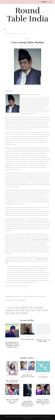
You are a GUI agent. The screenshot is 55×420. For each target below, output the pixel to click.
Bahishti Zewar (24, 307)
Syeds (17, 313)
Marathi (33, 310)
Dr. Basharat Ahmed (39, 307)
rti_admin (21, 45)
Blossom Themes (27, 418)
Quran (7, 313)
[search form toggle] (50, 2)
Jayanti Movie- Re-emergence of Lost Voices (27, 375)
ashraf (18, 307)
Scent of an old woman (27, 339)
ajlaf (9, 307)
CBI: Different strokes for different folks (43, 340)
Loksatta (42, 94)
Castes (31, 307)
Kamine (22, 310)
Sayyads (12, 313)
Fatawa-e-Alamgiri (9, 310)
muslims (39, 310)
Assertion (27, 372)
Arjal (13, 307)
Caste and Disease (43, 377)
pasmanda (45, 310)
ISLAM (17, 310)
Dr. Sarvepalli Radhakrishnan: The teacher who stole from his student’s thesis (27, 403)
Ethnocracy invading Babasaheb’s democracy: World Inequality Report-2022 (43, 402)
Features (27, 38)
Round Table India (27, 15)
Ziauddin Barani (24, 313)
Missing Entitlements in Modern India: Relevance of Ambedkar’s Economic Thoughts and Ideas (12, 344)
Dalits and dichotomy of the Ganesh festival (12, 381)
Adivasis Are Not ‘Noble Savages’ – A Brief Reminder (12, 401)
